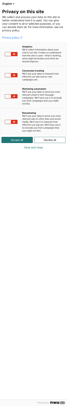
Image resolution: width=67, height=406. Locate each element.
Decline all (50, 140)
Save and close (33, 147)
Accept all (17, 140)
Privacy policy (10, 37)
